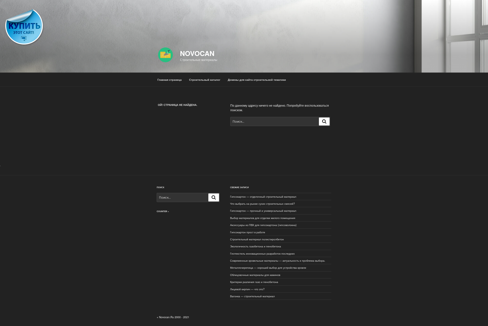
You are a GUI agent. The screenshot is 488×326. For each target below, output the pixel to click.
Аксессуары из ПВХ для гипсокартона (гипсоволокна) (263, 225)
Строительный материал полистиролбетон (257, 239)
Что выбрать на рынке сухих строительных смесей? (262, 203)
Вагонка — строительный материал (252, 296)
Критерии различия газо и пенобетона (254, 282)
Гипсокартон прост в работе (247, 232)
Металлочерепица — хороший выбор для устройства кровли (268, 267)
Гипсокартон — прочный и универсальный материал (263, 211)
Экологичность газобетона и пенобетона (255, 246)
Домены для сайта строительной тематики (257, 80)
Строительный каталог (204, 80)
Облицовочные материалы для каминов (255, 275)
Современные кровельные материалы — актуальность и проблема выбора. (277, 260)
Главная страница (169, 80)
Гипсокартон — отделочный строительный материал (263, 196)
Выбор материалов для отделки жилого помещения (262, 218)
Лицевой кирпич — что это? (247, 289)
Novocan (197, 53)
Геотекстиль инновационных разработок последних (262, 253)
